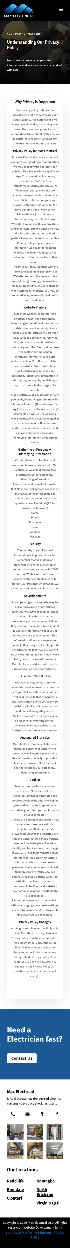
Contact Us (21, 1058)
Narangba (46, 1181)
